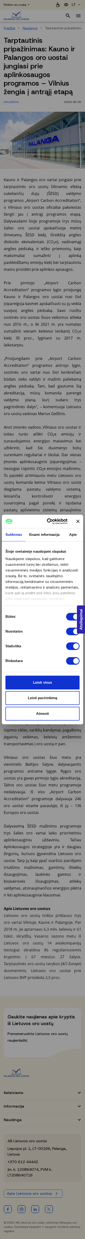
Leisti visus (42, 682)
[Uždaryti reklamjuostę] (78, 521)
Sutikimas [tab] (13, 534)
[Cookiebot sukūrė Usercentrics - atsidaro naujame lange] (50, 521)
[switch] (73, 631)
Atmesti (42, 713)
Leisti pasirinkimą (42, 698)
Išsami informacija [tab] (44, 534)
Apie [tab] (73, 534)
